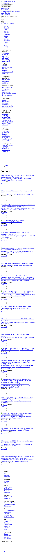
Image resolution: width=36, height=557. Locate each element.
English (6, 26)
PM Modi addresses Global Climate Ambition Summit (15, 308)
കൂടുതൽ (4, 183)
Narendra (5, 8)
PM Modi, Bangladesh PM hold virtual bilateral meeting (16, 265)
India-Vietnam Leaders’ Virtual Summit (11, 222)
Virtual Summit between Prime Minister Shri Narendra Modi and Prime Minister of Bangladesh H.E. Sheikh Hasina (17, 279)
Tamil (5, 37)
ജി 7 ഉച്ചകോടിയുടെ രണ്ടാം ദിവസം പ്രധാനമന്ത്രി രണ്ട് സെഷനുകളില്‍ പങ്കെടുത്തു (17, 179)
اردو (5, 45)
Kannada (6, 32)
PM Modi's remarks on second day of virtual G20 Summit (17, 350)
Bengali (6, 31)
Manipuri (6, 42)
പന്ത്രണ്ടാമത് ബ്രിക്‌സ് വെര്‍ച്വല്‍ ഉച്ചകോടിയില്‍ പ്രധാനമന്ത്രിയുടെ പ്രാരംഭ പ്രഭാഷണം (17, 460)
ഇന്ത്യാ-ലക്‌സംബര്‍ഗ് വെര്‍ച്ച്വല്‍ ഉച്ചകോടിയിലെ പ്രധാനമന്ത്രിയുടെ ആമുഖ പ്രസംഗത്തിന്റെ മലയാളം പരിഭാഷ (17, 367)
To (2, 20)
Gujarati (6, 28)
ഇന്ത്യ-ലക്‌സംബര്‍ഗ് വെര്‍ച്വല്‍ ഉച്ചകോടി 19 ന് (16, 430)
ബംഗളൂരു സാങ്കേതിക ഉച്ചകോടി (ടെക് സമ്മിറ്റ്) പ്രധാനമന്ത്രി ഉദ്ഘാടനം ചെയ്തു (16, 417)
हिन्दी (5, 29)
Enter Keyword (5, 16)
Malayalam (7, 34)
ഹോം (6, 165)
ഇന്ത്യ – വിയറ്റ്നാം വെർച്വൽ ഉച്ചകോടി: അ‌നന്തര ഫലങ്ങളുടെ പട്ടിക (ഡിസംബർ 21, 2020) (17, 208)
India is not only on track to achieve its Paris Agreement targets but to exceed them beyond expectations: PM (18, 295)
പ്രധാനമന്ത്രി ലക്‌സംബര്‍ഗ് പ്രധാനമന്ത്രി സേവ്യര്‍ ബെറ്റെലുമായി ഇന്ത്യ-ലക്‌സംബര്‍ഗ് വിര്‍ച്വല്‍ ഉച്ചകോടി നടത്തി (16, 385)
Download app (5, 3)
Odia (5, 44)
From (2, 18)
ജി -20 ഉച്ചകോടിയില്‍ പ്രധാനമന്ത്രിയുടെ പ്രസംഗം (17, 337)
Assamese (7, 40)
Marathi (6, 39)
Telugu (6, 36)
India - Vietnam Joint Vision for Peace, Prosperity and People (17, 194)
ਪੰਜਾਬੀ (6, 47)
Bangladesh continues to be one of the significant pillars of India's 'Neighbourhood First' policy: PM (17, 252)
